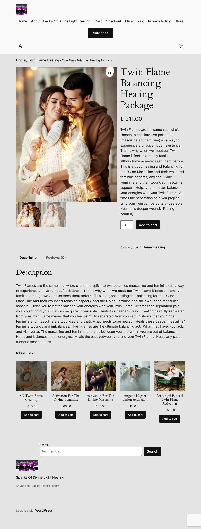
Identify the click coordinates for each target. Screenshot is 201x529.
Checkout (113, 21)
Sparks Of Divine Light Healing (40, 477)
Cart (98, 21)
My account (134, 21)
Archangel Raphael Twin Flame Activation (169, 400)
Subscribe (100, 33)
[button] (109, 73)
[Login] (20, 46)
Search (44, 444)
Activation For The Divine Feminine (65, 398)
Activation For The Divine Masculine (100, 398)
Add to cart (148, 225)
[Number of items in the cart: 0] (181, 46)
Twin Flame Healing (43, 60)
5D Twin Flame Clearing (31, 398)
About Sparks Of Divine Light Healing (60, 21)
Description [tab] (29, 257)
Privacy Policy (159, 21)
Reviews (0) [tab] (56, 257)
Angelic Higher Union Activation (135, 398)
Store (179, 21)
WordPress (44, 510)
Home (21, 60)
